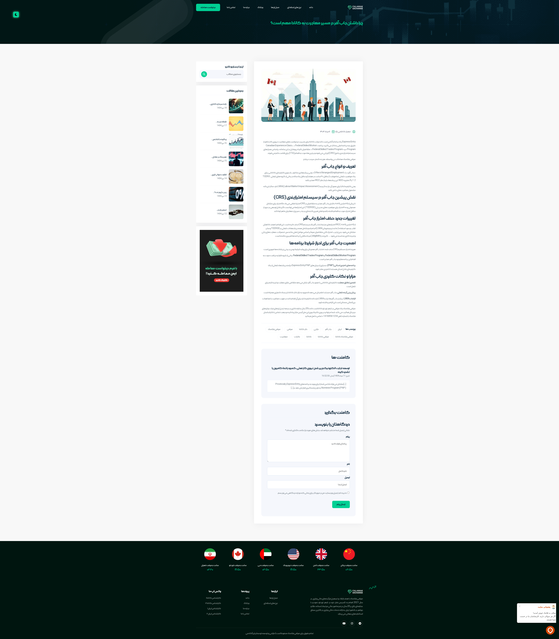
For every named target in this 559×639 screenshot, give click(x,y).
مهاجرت (284, 336)
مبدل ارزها (275, 7)
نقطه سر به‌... (221, 121)
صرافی (290, 329)
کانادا (309, 336)
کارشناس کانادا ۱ (213, 598)
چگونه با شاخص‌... (219, 139)
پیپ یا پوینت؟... (220, 192)
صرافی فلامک (349, 159)
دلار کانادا (303, 329)
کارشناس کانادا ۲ (213, 603)
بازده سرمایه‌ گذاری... (218, 104)
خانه (311, 7)
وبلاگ (260, 7)
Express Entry (349, 141)
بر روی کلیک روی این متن (313, 312)
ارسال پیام (341, 504)
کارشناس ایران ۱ (214, 608)
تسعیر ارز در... (221, 209)
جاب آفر (328, 329)
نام (348, 464)
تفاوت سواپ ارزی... (218, 174)
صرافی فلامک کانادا (344, 336)
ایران (340, 329)
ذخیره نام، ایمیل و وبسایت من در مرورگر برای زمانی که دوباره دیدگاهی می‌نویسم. (312, 493)
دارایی (316, 329)
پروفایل (293, 149)
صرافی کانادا (323, 336)
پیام (348, 436)
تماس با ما (231, 7)
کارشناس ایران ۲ (214, 613)
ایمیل (347, 477)
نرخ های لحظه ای (294, 7)
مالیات (297, 336)
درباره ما (246, 7)
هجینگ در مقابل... (219, 157)
